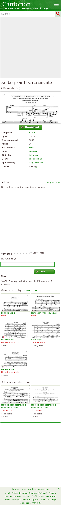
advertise (43, 489)
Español (52, 493)
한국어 (41, 496)
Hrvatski (17, 496)
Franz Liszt (31, 290)
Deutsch (33, 493)
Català (15, 493)
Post (42, 271)
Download (32, 127)
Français (8, 496)
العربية (7, 493)
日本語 (34, 496)
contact (32, 489)
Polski (7, 500)
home (15, 489)
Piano (31, 148)
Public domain (35, 159)
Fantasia (33, 151)
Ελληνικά (42, 493)
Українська (25, 503)
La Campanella (8, 313)
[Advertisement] (30, 47)
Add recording (54, 183)
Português (16, 500)
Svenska (45, 500)
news (23, 489)
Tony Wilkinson (36, 163)
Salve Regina (37, 340)
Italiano (26, 496)
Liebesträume (7, 340)
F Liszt (32, 133)
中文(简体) (36, 503)
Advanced (33, 155)
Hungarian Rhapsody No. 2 (44, 313)
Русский (26, 500)
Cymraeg (23, 493)
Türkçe (53, 500)
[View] (30, 107)
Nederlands (51, 496)
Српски (35, 500)
